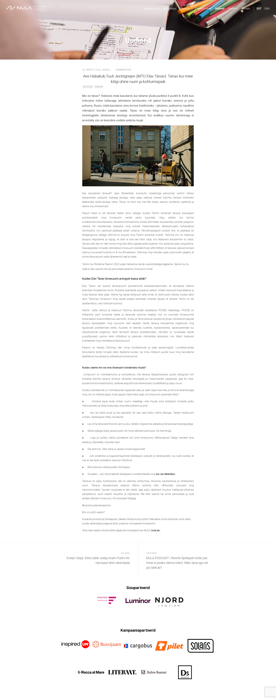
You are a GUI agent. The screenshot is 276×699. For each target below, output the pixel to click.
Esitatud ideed (203, 8)
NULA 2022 (88, 87)
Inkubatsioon (151, 8)
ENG (267, 8)
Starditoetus (169, 8)
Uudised (219, 8)
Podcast (233, 8)
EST (259, 8)
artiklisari (99, 87)
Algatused (186, 8)
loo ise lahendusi (165, 474)
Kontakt (245, 8)
